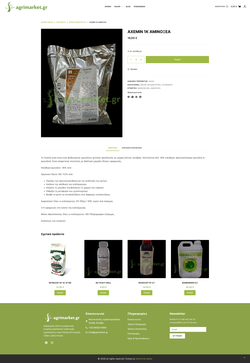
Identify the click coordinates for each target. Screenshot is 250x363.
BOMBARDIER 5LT (190, 283)
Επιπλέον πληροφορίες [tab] (132, 148)
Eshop (117, 6)
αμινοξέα (155, 88)
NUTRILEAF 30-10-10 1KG (60, 283)
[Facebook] (129, 97)
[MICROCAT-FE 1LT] (147, 259)
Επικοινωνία (139, 6)
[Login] (244, 6)
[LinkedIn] (140, 97)
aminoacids (144, 88)
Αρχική (108, 6)
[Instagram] (52, 342)
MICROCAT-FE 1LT (147, 283)
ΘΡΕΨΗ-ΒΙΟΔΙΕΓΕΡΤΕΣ (150, 85)
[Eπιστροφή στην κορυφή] (244, 357)
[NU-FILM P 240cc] (103, 259)
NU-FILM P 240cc (103, 283)
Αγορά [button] (60, 292)
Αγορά (177, 59)
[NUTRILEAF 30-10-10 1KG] (60, 259)
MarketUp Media (144, 358)
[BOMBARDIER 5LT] (190, 259)
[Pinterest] (136, 97)
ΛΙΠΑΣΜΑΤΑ (167, 85)
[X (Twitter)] (132, 97)
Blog (128, 6)
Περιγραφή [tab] (112, 148)
